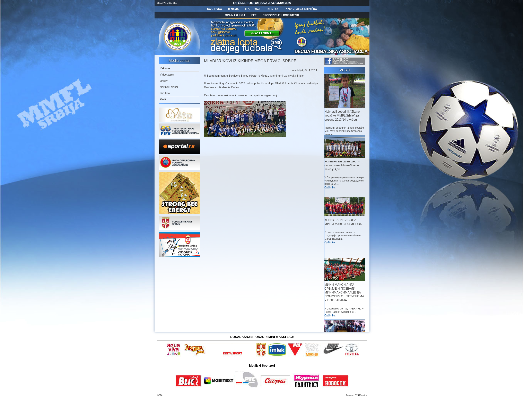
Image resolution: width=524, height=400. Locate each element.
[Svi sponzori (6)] (277, 356)
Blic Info (165, 93)
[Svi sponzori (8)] (296, 356)
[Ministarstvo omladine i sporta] (179, 255)
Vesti (163, 99)
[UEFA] (179, 169)
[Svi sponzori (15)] (306, 387)
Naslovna (214, 9)
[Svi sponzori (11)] (335, 387)
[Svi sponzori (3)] (188, 387)
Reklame (165, 68)
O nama (233, 9)
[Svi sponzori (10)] (333, 356)
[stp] (179, 120)
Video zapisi (167, 74)
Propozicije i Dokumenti (281, 15)
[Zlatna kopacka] (246, 54)
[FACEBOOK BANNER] (344, 64)
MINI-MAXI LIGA (235, 15)
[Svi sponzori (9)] (313, 356)
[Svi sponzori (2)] (195, 356)
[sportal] (179, 152)
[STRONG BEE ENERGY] (179, 213)
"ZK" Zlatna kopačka (301, 9)
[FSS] (179, 229)
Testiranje (253, 9)
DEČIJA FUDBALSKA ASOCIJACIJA (262, 3)
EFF (253, 15)
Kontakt (274, 9)
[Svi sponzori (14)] (351, 356)
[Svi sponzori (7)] (218, 387)
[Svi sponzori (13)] (275, 387)
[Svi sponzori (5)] (261, 356)
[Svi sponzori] (174, 356)
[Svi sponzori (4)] (231, 356)
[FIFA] (179, 136)
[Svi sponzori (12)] (247, 387)
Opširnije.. (330, 187)
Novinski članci (169, 86)
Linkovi (164, 80)
